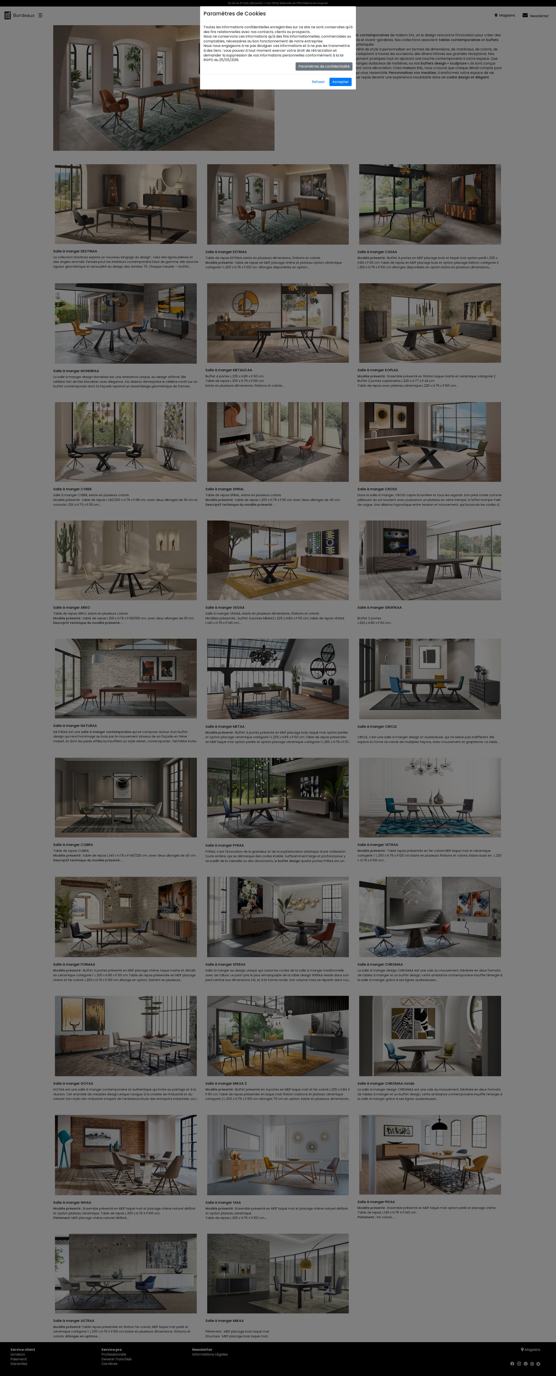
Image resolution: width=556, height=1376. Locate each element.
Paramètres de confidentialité (324, 66)
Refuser (318, 81)
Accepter (340, 81)
